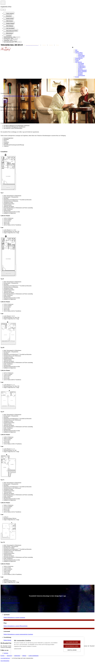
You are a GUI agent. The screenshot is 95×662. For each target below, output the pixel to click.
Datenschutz (17, 655)
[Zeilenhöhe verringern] (14, 40)
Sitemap (24, 655)
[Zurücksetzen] (2, 10)
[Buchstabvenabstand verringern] (18, 42)
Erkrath (5, 102)
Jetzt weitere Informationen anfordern (11, 602)
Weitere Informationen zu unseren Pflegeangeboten (15, 626)
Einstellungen (72, 650)
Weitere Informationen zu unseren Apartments (14, 617)
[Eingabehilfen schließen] (4, 10)
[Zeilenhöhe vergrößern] (16, 40)
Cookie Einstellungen (33, 655)
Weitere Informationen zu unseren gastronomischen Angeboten (18, 634)
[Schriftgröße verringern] (14, 39)
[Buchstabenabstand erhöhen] (20, 42)
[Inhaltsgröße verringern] (17, 37)
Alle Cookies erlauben (72, 642)
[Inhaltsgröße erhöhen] (19, 37)
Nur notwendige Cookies (71, 646)
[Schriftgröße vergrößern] (17, 39)
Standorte (6, 101)
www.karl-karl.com (5, 658)
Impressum (9, 655)
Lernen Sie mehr (17, 648)
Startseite (6, 99)
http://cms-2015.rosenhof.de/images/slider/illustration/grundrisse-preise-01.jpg (22, 96)
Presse (57, 45)
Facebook (6, 653)
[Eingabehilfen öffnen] (3, 3)
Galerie (44, 45)
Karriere (51, 45)
